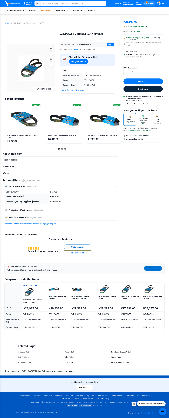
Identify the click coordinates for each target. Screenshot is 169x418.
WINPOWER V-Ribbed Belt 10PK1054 (58, 297)
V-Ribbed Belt (23, 352)
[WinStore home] (12, 3)
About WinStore (65, 399)
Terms (137, 413)
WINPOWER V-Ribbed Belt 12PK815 (107, 297)
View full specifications (73, 90)
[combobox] (73, 3)
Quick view (24, 130)
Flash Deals (46, 10)
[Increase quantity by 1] (139, 70)
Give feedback (84, 387)
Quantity (127, 67)
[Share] (51, 48)
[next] (118, 124)
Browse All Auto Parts (120, 362)
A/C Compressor (24, 362)
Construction (47, 396)
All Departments (24, 396)
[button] (28, 3)
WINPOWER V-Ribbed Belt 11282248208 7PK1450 (80, 297)
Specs (64, 70)
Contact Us (146, 396)
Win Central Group (103, 399)
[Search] (109, 3)
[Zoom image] (51, 59)
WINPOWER (75, 49)
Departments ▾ (16, 10)
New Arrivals (62, 10)
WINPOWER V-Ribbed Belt (34, 371)
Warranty (60, 173)
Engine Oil (69, 362)
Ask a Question (153, 268)
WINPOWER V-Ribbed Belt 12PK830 (152, 297)
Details (140, 139)
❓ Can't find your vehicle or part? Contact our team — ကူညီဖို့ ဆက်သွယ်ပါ (29, 224)
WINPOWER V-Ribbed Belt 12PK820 (130, 297)
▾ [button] (119, 3)
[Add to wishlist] (51, 54)
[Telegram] (145, 413)
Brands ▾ (32, 10)
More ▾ (91, 10)
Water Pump (116, 357)
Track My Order (102, 396)
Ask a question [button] (77, 253)
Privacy (130, 413)
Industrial (58, 396)
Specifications (60, 166)
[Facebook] (141, 413)
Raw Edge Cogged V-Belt (121, 352)
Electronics (79, 396)
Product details (60, 160)
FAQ (138, 396)
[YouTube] (149, 413)
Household (69, 396)
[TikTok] (152, 413)
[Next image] (51, 65)
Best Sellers (78, 10)
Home (7, 23)
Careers (76, 399)
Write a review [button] (77, 247)
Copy (110, 44)
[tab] (129, 119)
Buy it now (143, 89)
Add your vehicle (78, 61)
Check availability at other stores (138, 104)
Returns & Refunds (117, 396)
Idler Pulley (69, 357)
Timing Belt (69, 352)
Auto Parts (16, 371)
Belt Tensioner (24, 357)
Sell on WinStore (88, 399)
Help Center (90, 396)
